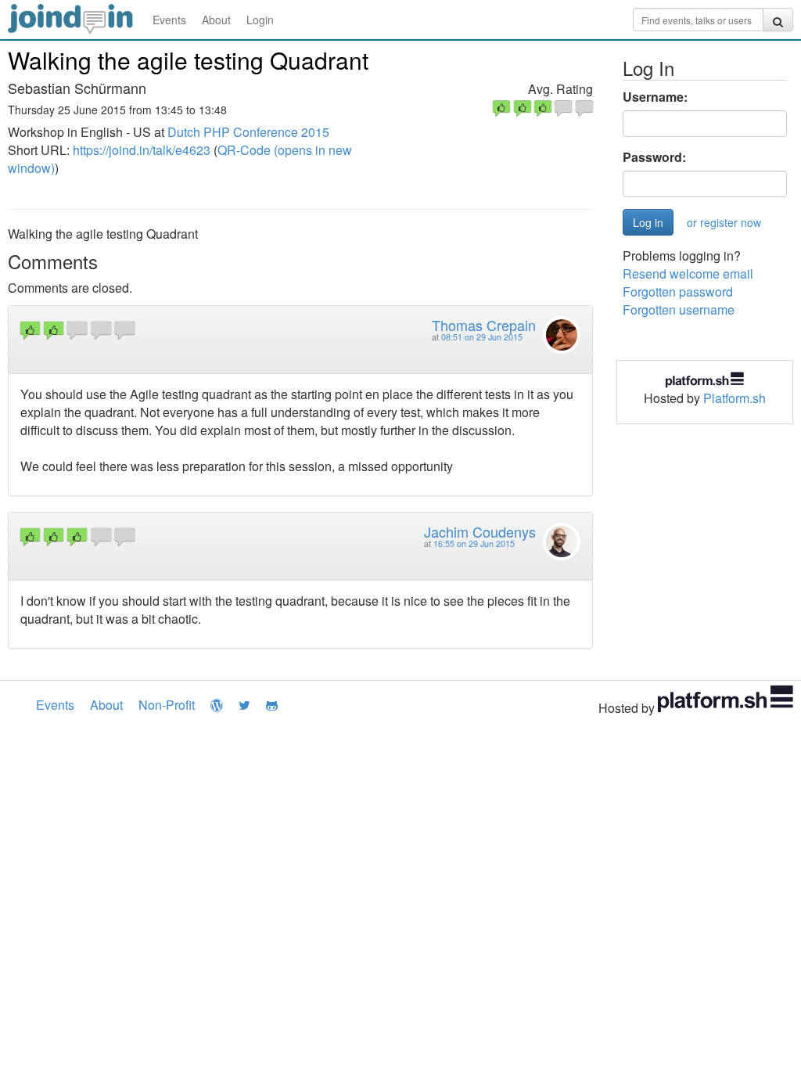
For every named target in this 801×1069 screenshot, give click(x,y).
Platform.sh (734, 398)
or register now (724, 222)
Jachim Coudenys (480, 531)
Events (169, 19)
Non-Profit (166, 705)
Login (260, 19)
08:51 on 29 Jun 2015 (482, 337)
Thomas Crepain (484, 325)
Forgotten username (679, 310)
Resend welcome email (688, 274)
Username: (655, 97)
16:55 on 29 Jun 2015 (474, 543)
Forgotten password (678, 292)
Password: (654, 157)
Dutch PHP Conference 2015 (248, 132)
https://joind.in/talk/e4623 (141, 150)
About (216, 19)
